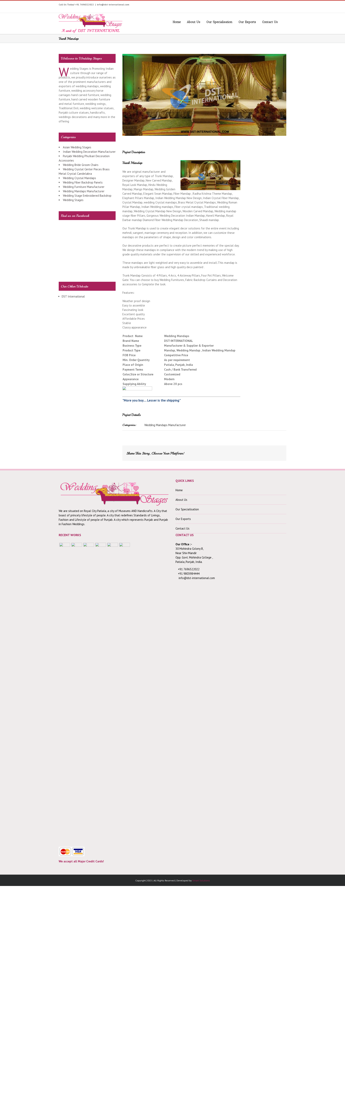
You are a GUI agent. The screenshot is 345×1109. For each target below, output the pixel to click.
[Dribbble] (275, 5)
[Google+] (269, 5)
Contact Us (270, 22)
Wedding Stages (73, 200)
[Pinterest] (256, 5)
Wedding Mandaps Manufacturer (165, 425)
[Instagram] (250, 5)
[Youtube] (244, 5)
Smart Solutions (201, 880)
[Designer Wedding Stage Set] (89, 692)
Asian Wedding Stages (77, 147)
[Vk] (271, 451)
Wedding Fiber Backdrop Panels (83, 182)
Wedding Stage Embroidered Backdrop (87, 195)
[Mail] (277, 451)
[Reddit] (264, 451)
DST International (73, 296)
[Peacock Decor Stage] (125, 692)
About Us (193, 22)
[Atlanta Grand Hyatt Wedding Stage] (101, 692)
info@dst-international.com (113, 4)
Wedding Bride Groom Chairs (80, 165)
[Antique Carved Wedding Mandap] (65, 692)
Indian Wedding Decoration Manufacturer (89, 152)
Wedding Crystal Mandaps (79, 178)
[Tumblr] (263, 5)
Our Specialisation (219, 22)
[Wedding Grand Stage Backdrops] (77, 692)
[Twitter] (238, 5)
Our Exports (247, 22)
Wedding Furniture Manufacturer (83, 187)
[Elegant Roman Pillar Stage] (113, 692)
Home (177, 22)
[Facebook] (232, 5)
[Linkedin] (281, 5)
